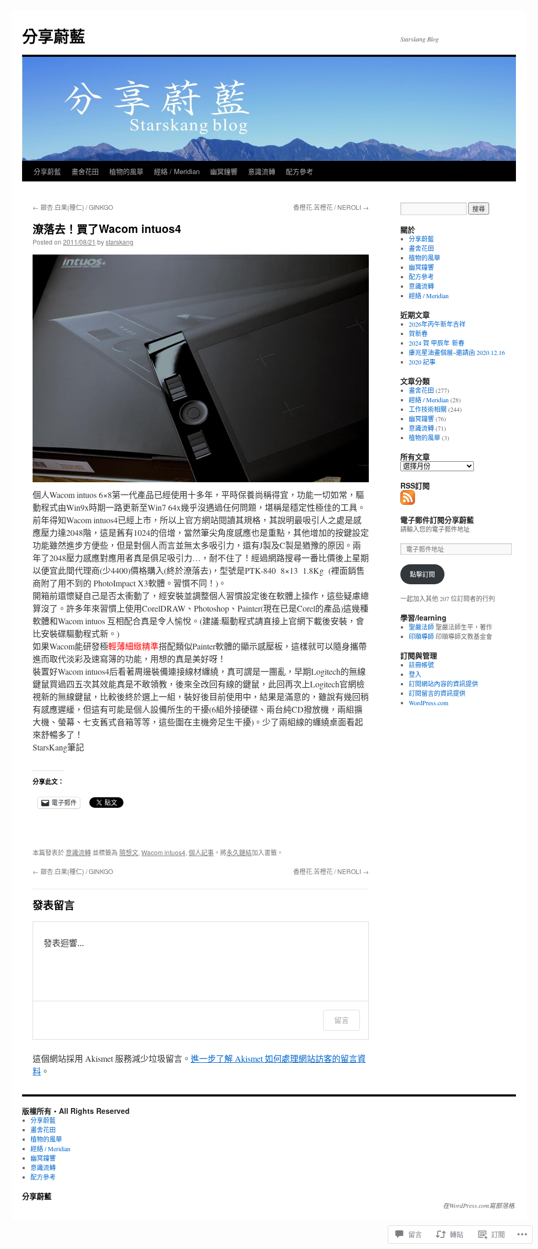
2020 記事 (422, 362)
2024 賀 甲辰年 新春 (436, 343)
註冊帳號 (421, 665)
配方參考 (299, 171)
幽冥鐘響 (223, 171)
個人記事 (201, 852)
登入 (415, 674)
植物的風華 (126, 171)
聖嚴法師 (421, 627)
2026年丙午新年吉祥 (437, 324)
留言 (341, 1020)
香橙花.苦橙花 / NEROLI (331, 206)
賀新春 (418, 333)
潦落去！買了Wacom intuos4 (107, 228)
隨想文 (128, 852)
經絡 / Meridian (177, 171)
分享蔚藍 (53, 35)
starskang (119, 241)
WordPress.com (428, 702)
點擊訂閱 (422, 574)
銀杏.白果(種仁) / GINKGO (73, 206)
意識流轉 (261, 171)
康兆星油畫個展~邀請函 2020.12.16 (457, 352)
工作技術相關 (428, 409)
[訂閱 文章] (408, 500)
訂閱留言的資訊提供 (437, 693)
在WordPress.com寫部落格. (479, 1205)
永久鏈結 (239, 852)
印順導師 (421, 636)
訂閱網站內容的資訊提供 (443, 683)
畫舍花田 (85, 171)
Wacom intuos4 (163, 852)
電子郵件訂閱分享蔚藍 (437, 519)
